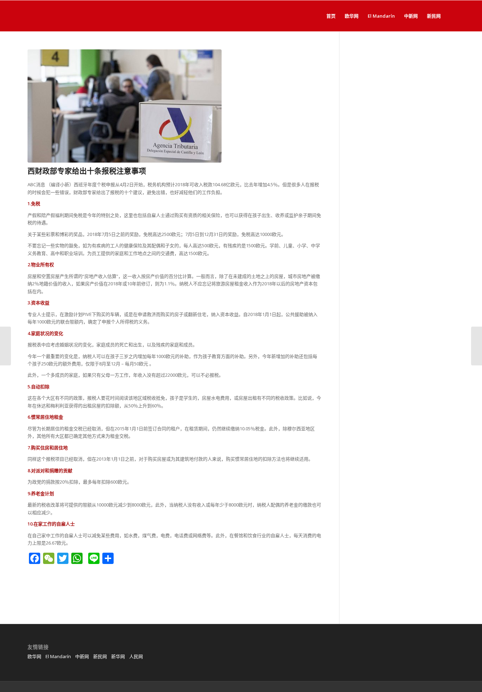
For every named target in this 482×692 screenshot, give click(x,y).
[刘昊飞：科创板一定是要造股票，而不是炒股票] (476, 346)
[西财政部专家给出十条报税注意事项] (174, 106)
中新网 (82, 656)
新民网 (100, 656)
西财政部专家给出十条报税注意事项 (87, 171)
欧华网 (34, 656)
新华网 (118, 656)
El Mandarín (58, 656)
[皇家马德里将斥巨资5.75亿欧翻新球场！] (5, 346)
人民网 (136, 656)
